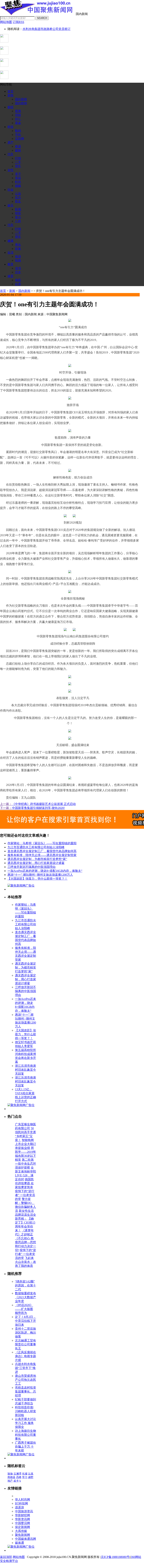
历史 (18, 272)
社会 (11, 189)
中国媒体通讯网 (25, 1538)
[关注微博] (4, 78)
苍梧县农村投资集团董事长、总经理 (25, 1391)
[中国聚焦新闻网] (37, 14)
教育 (11, 264)
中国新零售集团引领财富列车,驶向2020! (38, 807)
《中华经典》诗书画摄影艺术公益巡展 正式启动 (44, 804)
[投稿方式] (4, 53)
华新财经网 (22, 1515)
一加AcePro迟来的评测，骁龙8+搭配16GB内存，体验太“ (45, 870)
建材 (18, 150)
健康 (11, 240)
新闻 (11, 95)
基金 (18, 122)
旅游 (18, 256)
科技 (11, 126)
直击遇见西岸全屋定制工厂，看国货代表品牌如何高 (42, 851)
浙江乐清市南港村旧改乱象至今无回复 (25, 1069)
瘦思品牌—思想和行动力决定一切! (25, 1246)
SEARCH (42, 18)
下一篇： (6, 807)
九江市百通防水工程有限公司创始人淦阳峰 (36, 847)
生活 (11, 252)
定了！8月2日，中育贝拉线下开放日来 (25, 1320)
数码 (18, 130)
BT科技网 (21, 1503)
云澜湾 (17, 1473)
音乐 (18, 217)
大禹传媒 (21, 1530)
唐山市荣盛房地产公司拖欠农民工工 (25, 1379)
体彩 (18, 280)
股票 (18, 111)
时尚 (18, 181)
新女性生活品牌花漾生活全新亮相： (25, 1214)
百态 (18, 197)
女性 (11, 170)
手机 (18, 134)
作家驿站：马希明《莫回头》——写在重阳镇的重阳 (42, 843)
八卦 (18, 221)
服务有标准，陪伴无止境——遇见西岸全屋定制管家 (42, 855)
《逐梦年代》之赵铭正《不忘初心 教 (24, 1234)
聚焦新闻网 (22, 1534)
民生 (18, 201)
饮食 (18, 248)
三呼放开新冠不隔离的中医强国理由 (32, 866)
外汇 (18, 119)
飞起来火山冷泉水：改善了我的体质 (25, 1261)
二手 (18, 162)
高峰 (18, 1477)
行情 (18, 158)
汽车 (11, 154)
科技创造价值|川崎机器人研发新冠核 (25, 1411)
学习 (24, 1477)
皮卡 (16, 1480)
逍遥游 (19, 1507)
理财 (18, 115)
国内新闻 (21, 103)
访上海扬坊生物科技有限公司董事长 (25, 1434)
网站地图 (19, 1557)
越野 (30, 1477)
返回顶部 (6, 1557)
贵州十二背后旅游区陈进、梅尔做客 (25, 1332)
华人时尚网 (22, 1499)
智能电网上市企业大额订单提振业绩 (25, 1143)
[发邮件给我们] (4, 65)
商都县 (11, 1477)
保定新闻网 (22, 1527)
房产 (11, 142)
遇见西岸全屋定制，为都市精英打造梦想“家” (37, 859)
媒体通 (19, 1542)
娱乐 (11, 205)
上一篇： (6, 804)
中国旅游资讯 (24, 1511)
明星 (18, 213)
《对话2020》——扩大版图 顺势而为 (24, 1309)
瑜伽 (10, 1473)
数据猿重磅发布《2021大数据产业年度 (25, 1297)
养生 (18, 244)
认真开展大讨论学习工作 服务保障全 (25, 1422)
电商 (18, 260)
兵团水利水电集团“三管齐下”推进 (25, 1367)
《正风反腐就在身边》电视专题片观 (25, 1356)
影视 (18, 209)
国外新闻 (21, 99)
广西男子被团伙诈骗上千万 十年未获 (25, 1446)
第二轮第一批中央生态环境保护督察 (25, 1163)
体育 (11, 276)
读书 (18, 268)
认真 (30, 1473)
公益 (18, 193)
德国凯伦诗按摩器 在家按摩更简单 (24, 1183)
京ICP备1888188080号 (115, 1557)
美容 (18, 177)
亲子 (18, 174)
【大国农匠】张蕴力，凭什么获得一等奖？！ (38, 878)
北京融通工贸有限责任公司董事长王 (25, 1344)
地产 (10, 1480)
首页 (11, 91)
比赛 (18, 284)
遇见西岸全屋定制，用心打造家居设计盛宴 (36, 862)
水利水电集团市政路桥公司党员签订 (46, 29)
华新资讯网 (22, 1519)
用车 (18, 166)
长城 (24, 1473)
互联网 (19, 138)
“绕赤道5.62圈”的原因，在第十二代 (25, 1285)
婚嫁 (18, 185)
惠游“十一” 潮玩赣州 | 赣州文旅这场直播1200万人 (40, 874)
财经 (11, 107)
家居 (18, 146)
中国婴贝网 (22, 1523)
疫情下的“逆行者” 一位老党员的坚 (25, 1195)
